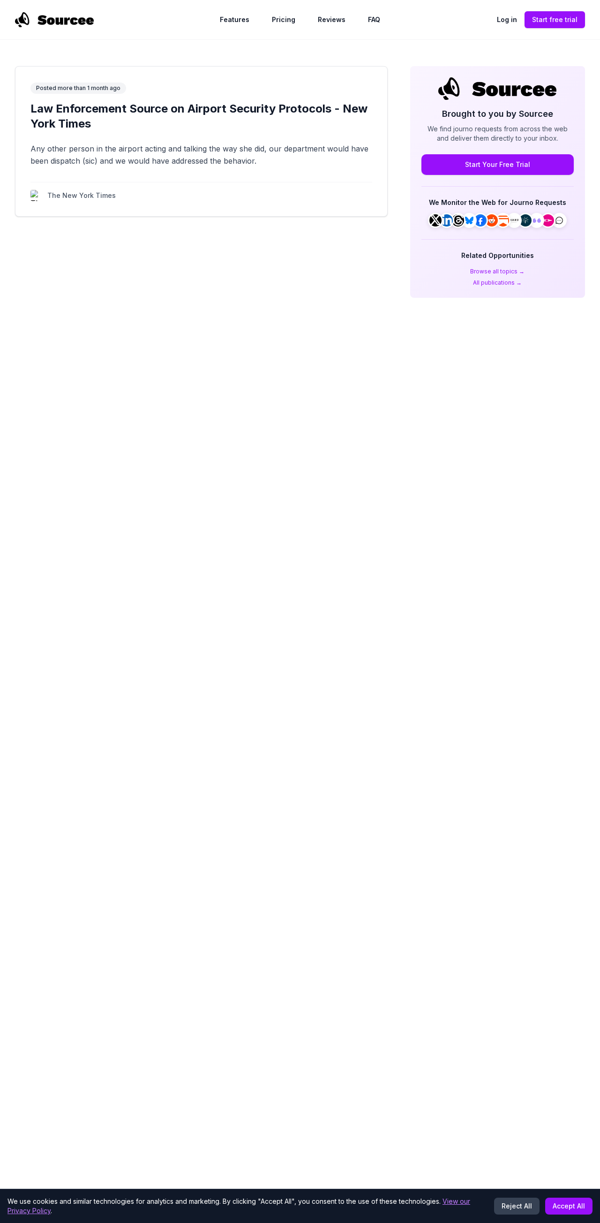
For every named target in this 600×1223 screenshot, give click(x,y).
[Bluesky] (469, 220)
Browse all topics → (497, 271)
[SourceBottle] (548, 220)
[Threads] (458, 220)
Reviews (331, 19)
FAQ (374, 19)
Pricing (283, 19)
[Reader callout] (559, 220)
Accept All (569, 1206)
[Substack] (503, 220)
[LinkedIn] (446, 220)
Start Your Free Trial (497, 164)
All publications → (497, 282)
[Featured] (536, 220)
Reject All (517, 1206)
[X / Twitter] (435, 220)
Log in (507, 19)
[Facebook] (480, 220)
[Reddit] (492, 220)
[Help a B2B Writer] (525, 220)
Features (234, 19)
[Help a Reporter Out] (514, 220)
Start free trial (555, 19)
